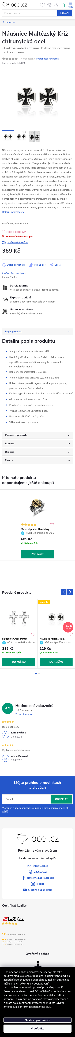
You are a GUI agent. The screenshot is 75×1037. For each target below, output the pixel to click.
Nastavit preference (37, 1020)
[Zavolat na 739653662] (49, 5)
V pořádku (37, 1029)
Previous (63, 592)
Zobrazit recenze (23, 714)
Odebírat (61, 799)
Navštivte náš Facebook (40, 878)
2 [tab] (39, 673)
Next (70, 592)
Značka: (13, 273)
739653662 (40, 872)
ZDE (48, 1007)
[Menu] (70, 4)
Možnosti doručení (18, 242)
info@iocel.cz (40, 866)
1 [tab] (36, 673)
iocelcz (40, 883)
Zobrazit (37, 554)
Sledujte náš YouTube (40, 889)
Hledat (64, 13)
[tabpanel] (37, 525)
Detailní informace (12, 212)
